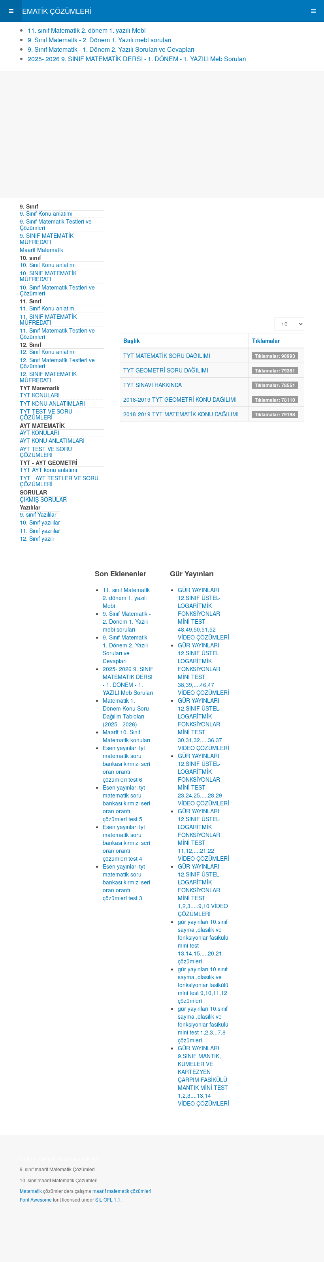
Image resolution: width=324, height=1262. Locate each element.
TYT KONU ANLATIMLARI (52, 403)
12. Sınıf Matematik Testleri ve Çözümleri (57, 363)
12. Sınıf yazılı (37, 538)
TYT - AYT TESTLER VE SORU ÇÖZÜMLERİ (59, 481)
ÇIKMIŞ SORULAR (43, 499)
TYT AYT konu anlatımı (48, 470)
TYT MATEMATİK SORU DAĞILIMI (166, 355)
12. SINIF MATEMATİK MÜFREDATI (48, 377)
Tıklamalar (266, 340)
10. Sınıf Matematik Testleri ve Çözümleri (57, 290)
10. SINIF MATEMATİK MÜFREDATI (48, 276)
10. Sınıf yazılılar (40, 522)
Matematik (31, 1190)
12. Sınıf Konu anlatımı (47, 351)
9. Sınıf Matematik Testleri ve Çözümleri (56, 224)
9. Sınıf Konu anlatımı (46, 213)
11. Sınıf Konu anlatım (47, 308)
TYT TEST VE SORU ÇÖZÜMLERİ (46, 414)
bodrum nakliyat (37, 1158)
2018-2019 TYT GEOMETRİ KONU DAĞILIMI (180, 399)
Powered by (56, 1220)
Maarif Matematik (41, 250)
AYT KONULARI (39, 432)
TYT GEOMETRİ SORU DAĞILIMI (165, 370)
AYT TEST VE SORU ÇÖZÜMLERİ (46, 452)
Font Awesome (36, 1199)
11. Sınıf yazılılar (40, 530)
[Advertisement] (162, 135)
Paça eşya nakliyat (78, 1158)
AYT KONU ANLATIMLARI (52, 440)
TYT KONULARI (40, 395)
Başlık (131, 340)
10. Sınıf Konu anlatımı (47, 265)
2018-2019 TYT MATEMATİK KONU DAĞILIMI (181, 414)
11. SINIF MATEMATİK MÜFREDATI (48, 319)
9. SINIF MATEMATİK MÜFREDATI (46, 238)
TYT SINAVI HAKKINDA (152, 385)
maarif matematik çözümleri (121, 1190)
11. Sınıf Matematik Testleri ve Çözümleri (57, 333)
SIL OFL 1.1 (108, 1199)
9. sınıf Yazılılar (38, 514)
